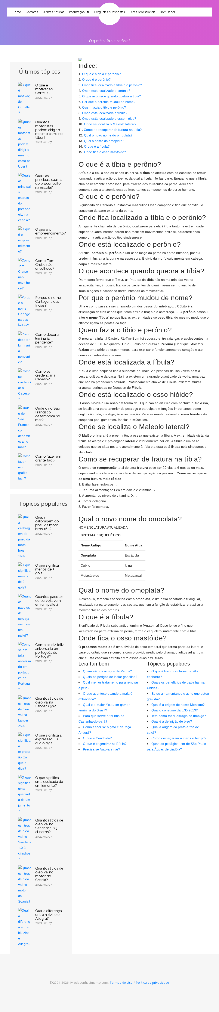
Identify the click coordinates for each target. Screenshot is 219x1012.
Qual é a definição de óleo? (171, 721)
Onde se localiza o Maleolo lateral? (110, 124)
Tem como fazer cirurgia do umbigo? (178, 716)
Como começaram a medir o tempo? (178, 738)
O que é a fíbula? (97, 146)
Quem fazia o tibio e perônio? (104, 107)
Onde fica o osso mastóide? (105, 152)
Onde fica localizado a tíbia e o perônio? (112, 85)
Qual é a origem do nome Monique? (178, 704)
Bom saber (167, 12)
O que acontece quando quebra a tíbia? (111, 96)
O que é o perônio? (96, 79)
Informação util (79, 12)
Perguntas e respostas (109, 12)
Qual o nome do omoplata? (104, 141)
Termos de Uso (121, 982)
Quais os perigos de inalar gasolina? (110, 677)
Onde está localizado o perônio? (106, 90)
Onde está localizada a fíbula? (104, 113)
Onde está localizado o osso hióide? (109, 118)
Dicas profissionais (142, 12)
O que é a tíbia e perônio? (101, 74)
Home (16, 12)
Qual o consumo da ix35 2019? (174, 710)
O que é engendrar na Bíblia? (105, 744)
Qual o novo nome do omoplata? (108, 135)
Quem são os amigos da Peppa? (107, 671)
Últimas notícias (53, 12)
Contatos (32, 12)
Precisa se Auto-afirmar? (101, 749)
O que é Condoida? (97, 738)
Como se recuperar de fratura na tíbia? (113, 130)
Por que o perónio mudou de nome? (108, 102)
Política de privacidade (152, 982)
